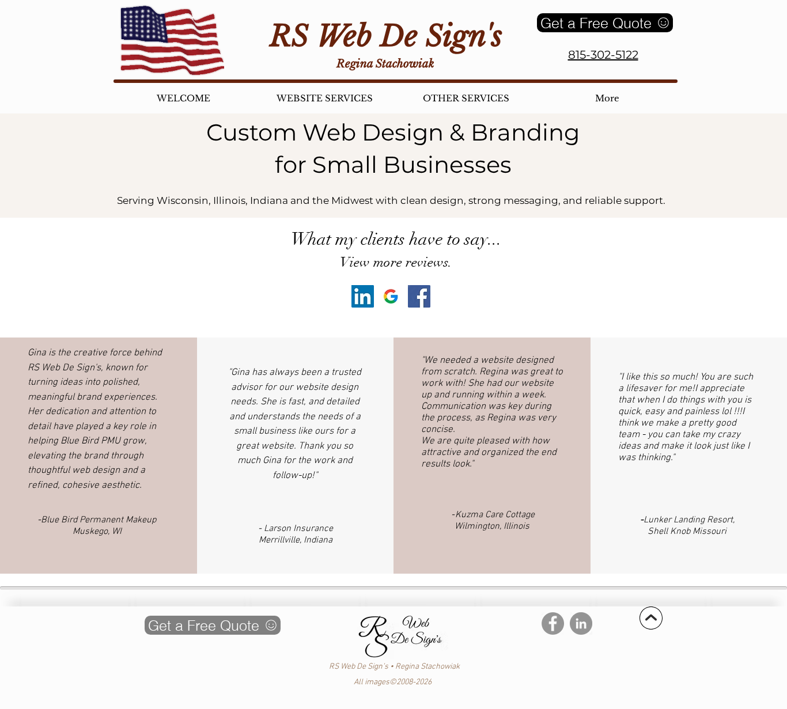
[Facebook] (419, 296)
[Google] (391, 296)
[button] (465, 98)
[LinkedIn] (362, 296)
